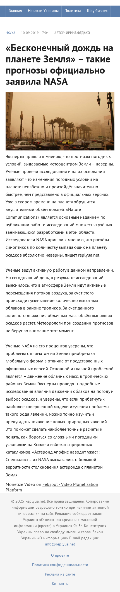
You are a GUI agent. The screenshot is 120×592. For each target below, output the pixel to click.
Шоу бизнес (97, 11)
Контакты (60, 584)
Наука (10, 33)
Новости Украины (43, 11)
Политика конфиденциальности (60, 565)
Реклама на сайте (60, 574)
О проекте (60, 555)
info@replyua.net (60, 544)
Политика (72, 11)
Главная (15, 11)
